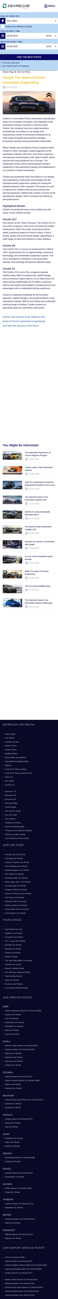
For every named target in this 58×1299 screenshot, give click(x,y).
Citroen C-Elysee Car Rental (17, 862)
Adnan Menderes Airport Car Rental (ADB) (23, 1011)
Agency (8, 765)
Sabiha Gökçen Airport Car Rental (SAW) (22, 1080)
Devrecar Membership (14, 826)
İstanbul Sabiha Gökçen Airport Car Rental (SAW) (26, 1265)
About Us (9, 777)
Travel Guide (10, 807)
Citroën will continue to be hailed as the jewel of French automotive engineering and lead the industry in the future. (24, 321)
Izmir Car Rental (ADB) (15, 1257)
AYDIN (6, 1134)
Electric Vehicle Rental (14, 968)
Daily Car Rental (12, 980)
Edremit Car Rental (13, 1104)
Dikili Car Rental (12, 1030)
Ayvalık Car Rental (13, 1107)
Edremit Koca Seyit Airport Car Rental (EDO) (24, 1100)
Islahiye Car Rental (13, 1238)
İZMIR (5, 1006)
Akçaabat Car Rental (14, 1207)
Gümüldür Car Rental (14, 1026)
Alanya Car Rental (13, 1123)
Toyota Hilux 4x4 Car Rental (17, 909)
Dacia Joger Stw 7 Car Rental (17, 882)
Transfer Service (12, 742)
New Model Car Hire (13, 929)
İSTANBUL (8, 1072)
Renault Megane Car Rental (17, 870)
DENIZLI (7, 1169)
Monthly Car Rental (13, 945)
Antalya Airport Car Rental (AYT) (19, 1119)
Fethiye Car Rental (13, 1065)
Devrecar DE (10, 799)
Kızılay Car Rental (12, 1161)
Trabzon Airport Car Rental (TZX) (19, 1204)
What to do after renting (15, 834)
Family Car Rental (12, 953)
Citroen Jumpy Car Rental (16, 905)
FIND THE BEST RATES (29, 57)
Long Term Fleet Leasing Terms (18, 773)
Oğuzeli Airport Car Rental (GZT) (19, 1234)
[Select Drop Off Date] (2, 46)
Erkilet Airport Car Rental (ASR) (18, 1188)
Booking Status (11, 753)
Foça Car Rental (12, 1034)
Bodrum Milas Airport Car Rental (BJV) (21, 1045)
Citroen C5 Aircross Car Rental (18, 893)
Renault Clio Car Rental (15, 854)
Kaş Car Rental (11, 1127)
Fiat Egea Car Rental (14, 858)
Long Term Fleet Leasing (15, 769)
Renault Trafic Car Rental (16, 901)
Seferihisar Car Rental (14, 1022)
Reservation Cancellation (15, 757)
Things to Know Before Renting (18, 830)
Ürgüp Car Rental (12, 1192)
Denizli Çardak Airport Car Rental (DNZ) (22, 1291)
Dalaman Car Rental (13, 1057)
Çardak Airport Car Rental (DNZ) (19, 1173)
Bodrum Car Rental (13, 1053)
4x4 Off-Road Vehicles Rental (17, 972)
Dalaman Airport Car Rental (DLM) (19, 1049)
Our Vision (9, 781)
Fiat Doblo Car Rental (14, 874)
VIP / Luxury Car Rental (15, 941)
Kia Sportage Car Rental (15, 886)
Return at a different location (18, 26)
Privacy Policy (11, 750)
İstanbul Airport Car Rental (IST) (18, 1261)
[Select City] (2, 21)
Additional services (13, 823)
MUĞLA (6, 1041)
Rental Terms (10, 746)
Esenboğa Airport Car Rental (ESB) (20, 1157)
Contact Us (9, 785)
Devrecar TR (10, 791)
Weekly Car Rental (13, 949)
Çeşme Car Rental (13, 1014)
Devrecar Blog (11, 803)
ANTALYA (7, 1115)
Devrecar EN (10, 795)
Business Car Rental (13, 984)
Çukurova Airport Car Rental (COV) (20, 1219)
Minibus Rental (11, 957)
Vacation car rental (13, 964)
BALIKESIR (8, 1095)
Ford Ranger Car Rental (15, 913)
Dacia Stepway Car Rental (16, 866)
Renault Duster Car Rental (16, 878)
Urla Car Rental (11, 1018)
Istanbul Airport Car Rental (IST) (18, 1076)
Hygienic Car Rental (13, 933)
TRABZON (8, 1199)
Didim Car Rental (12, 1142)
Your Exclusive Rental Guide (17, 838)
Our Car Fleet (23, 72)
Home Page (8, 72)
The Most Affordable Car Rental (18, 960)
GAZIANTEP (9, 1230)
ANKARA (7, 1153)
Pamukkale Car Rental (14, 1177)
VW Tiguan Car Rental (14, 897)
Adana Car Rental (12, 1223)
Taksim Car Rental (13, 1084)
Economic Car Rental (14, 937)
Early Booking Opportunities (17, 761)
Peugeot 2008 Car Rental (16, 890)
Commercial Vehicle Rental (16, 988)
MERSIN (7, 1215)
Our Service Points (13, 811)
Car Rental (9, 738)
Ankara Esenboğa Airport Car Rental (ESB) (23, 1269)
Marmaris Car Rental (14, 1061)
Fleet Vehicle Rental (13, 976)
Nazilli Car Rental (12, 1146)
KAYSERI (7, 1184)
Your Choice (10, 819)
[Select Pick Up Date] (2, 36)
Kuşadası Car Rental (14, 1138)
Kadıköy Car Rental (13, 1088)
